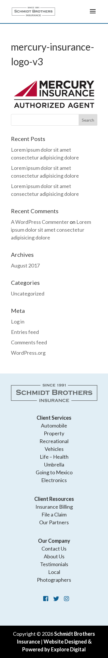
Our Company (54, 541)
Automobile (54, 425)
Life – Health (54, 456)
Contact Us (54, 548)
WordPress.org (28, 353)
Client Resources (54, 499)
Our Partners (54, 522)
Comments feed (29, 342)
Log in (17, 321)
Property (54, 433)
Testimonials (54, 564)
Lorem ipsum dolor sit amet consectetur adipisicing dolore (51, 230)
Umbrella (54, 464)
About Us (54, 556)
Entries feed (25, 332)
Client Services (54, 417)
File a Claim (54, 514)
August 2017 (25, 265)
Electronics (54, 480)
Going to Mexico (54, 472)
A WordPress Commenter (40, 222)
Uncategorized (27, 293)
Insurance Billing (54, 506)
